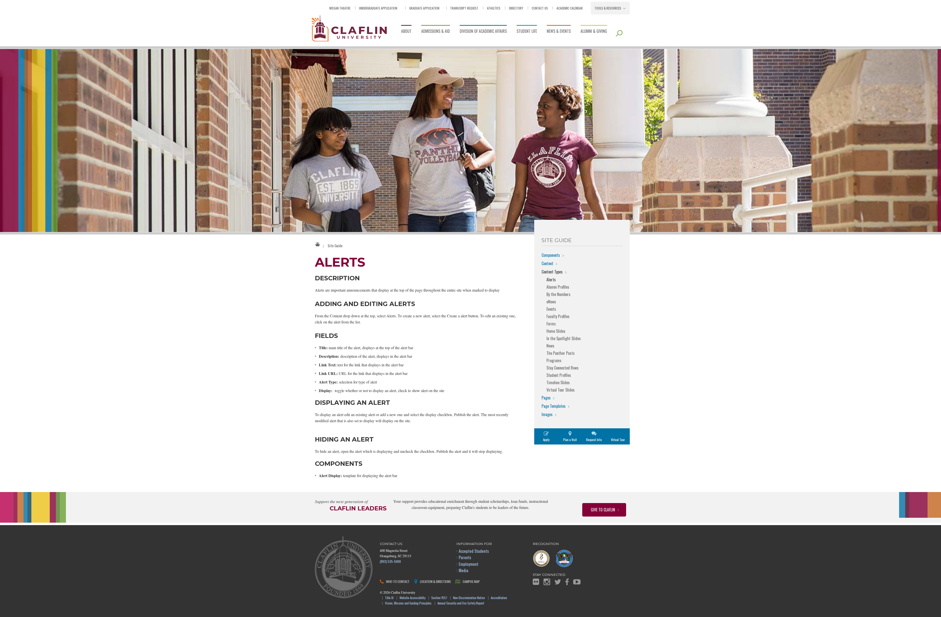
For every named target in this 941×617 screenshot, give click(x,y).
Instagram (547, 582)
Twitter (558, 581)
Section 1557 (439, 598)
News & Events (559, 31)
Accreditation (499, 598)
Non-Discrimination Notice (469, 598)
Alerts (551, 280)
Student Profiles (558, 375)
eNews (551, 302)
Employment (468, 564)
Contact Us (540, 8)
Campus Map (471, 581)
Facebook (567, 582)
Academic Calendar (570, 8)
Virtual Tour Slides (560, 390)
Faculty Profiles (558, 316)
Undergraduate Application (378, 8)
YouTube (577, 581)
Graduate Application (424, 8)
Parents (465, 557)
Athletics (493, 8)
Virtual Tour (618, 439)
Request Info (594, 439)
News (550, 346)
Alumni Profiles (557, 287)
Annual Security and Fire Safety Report (460, 603)
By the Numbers (558, 294)
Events (551, 309)
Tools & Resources (607, 8)
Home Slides (555, 331)
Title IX (389, 598)
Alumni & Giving (594, 31)
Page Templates (554, 406)
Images (547, 414)
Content (547, 263)
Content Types (552, 272)
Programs (553, 360)
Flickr (536, 582)
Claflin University (349, 27)
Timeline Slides (558, 382)
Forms (551, 324)
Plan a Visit (570, 439)
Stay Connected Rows (562, 368)
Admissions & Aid (435, 31)
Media (463, 570)
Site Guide (335, 245)
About (406, 31)
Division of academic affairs (483, 31)
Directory (516, 8)
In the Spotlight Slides (563, 338)
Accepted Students (474, 551)
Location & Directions (435, 581)
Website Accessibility (412, 598)
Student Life (527, 31)
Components (551, 255)
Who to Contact (397, 581)
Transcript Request (464, 8)
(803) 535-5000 (390, 561)
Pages (546, 398)
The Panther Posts (560, 353)
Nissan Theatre (339, 8)
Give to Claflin (603, 510)
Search (619, 33)
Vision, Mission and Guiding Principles (408, 603)
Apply (546, 439)
